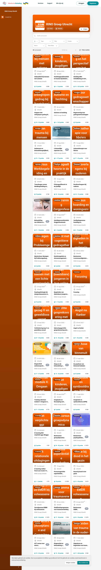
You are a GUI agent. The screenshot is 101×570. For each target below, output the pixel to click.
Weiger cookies (70, 562)
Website (60, 28)
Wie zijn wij (59, 3)
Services (40, 3)
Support (49, 3)
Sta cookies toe (83, 562)
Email (51, 28)
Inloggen (81, 3)
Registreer (93, 3)
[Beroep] (36, 41)
